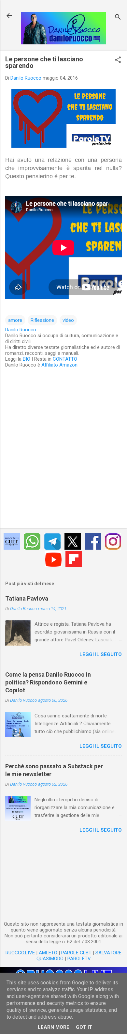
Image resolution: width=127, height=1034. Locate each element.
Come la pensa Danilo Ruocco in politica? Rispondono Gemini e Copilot (48, 682)
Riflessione (42, 320)
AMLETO (48, 953)
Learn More (53, 1027)
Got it (84, 1027)
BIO (26, 359)
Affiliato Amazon (59, 365)
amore (15, 320)
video (68, 320)
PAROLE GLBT (76, 953)
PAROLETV (79, 959)
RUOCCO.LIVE (20, 953)
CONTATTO (65, 359)
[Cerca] (118, 18)
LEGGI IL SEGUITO (100, 654)
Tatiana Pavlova (26, 598)
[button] (118, 60)
